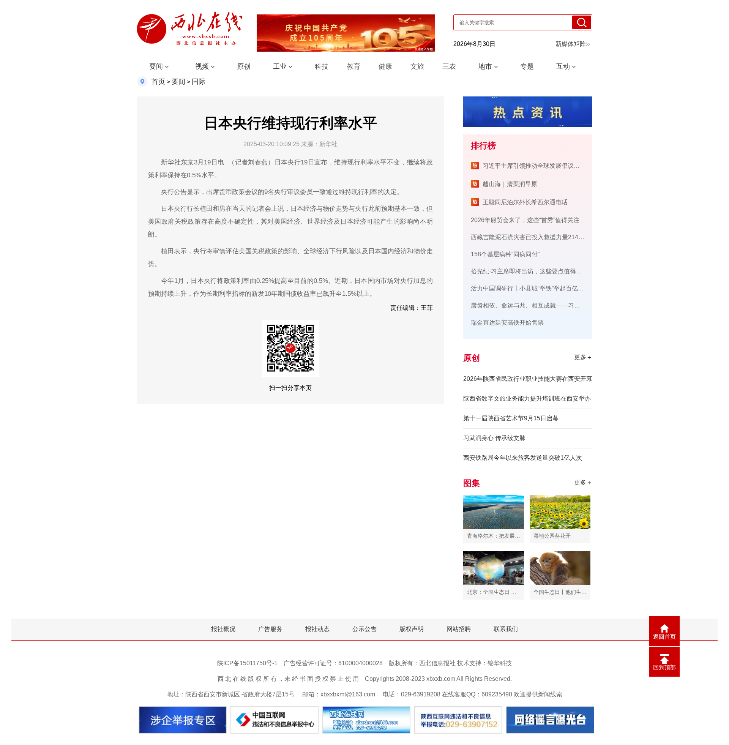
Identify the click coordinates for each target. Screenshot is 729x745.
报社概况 (223, 629)
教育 (353, 66)
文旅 (417, 66)
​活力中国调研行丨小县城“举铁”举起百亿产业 (530, 288)
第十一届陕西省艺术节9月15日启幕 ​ (511, 418)
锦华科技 (500, 663)
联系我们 (506, 629)
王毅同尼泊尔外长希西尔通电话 (525, 202)
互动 (563, 66)
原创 (244, 66)
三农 (449, 66)
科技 (321, 66)
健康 (385, 66)
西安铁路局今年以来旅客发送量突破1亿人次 (522, 458)
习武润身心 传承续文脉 (494, 438)
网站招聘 (459, 629)
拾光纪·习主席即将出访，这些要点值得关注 (529, 271)
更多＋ (583, 357)
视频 (202, 66)
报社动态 (317, 629)
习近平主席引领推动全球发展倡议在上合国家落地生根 (555, 166)
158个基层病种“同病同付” (505, 254)
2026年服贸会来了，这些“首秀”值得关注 (525, 220)
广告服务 (270, 629)
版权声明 (411, 629)
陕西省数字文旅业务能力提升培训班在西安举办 (527, 398)
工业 (280, 66)
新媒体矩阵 (570, 44)
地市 (485, 66)
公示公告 (364, 629)
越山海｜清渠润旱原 (510, 184)
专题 (527, 66)
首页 (158, 81)
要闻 (156, 66)
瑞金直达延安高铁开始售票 (507, 322)
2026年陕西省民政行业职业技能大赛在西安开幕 (527, 379)
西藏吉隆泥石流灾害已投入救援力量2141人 (529, 237)
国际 (198, 81)
